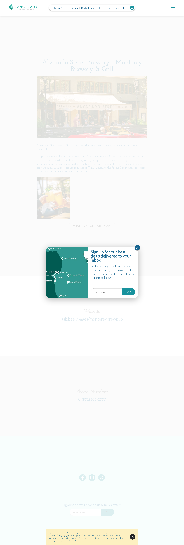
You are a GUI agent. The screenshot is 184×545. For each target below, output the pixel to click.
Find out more (74, 541)
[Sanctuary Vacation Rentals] (23, 8)
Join (129, 291)
